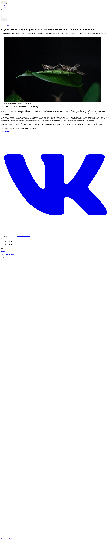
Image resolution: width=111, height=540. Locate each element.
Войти (2, 12)
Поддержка (8, 238)
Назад (5, 3)
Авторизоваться (5, 131)
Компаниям (15, 238)
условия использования (23, 236)
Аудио (5, 7)
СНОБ (2, 25)
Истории (20, 238)
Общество (7, 25)
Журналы (6, 6)
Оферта (3, 238)
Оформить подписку (10, 12)
